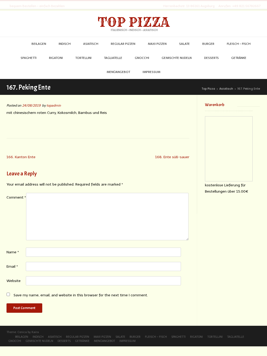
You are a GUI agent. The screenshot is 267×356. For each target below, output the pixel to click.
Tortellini (215, 337)
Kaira (35, 332)
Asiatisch (55, 337)
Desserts (64, 341)
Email (12, 266)
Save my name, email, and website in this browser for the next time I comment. (81, 295)
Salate (120, 337)
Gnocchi (14, 341)
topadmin (53, 105)
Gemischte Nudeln (39, 341)
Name (13, 252)
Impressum (127, 341)
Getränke (82, 341)
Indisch (38, 337)
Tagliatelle (235, 337)
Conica (22, 332)
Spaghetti (178, 337)
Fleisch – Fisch (156, 337)
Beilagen (21, 337)
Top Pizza (133, 22)
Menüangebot (104, 341)
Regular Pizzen (77, 337)
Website (14, 281)
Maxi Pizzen (102, 337)
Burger (135, 337)
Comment (16, 197)
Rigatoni (196, 337)
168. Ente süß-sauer (172, 157)
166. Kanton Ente (21, 157)
